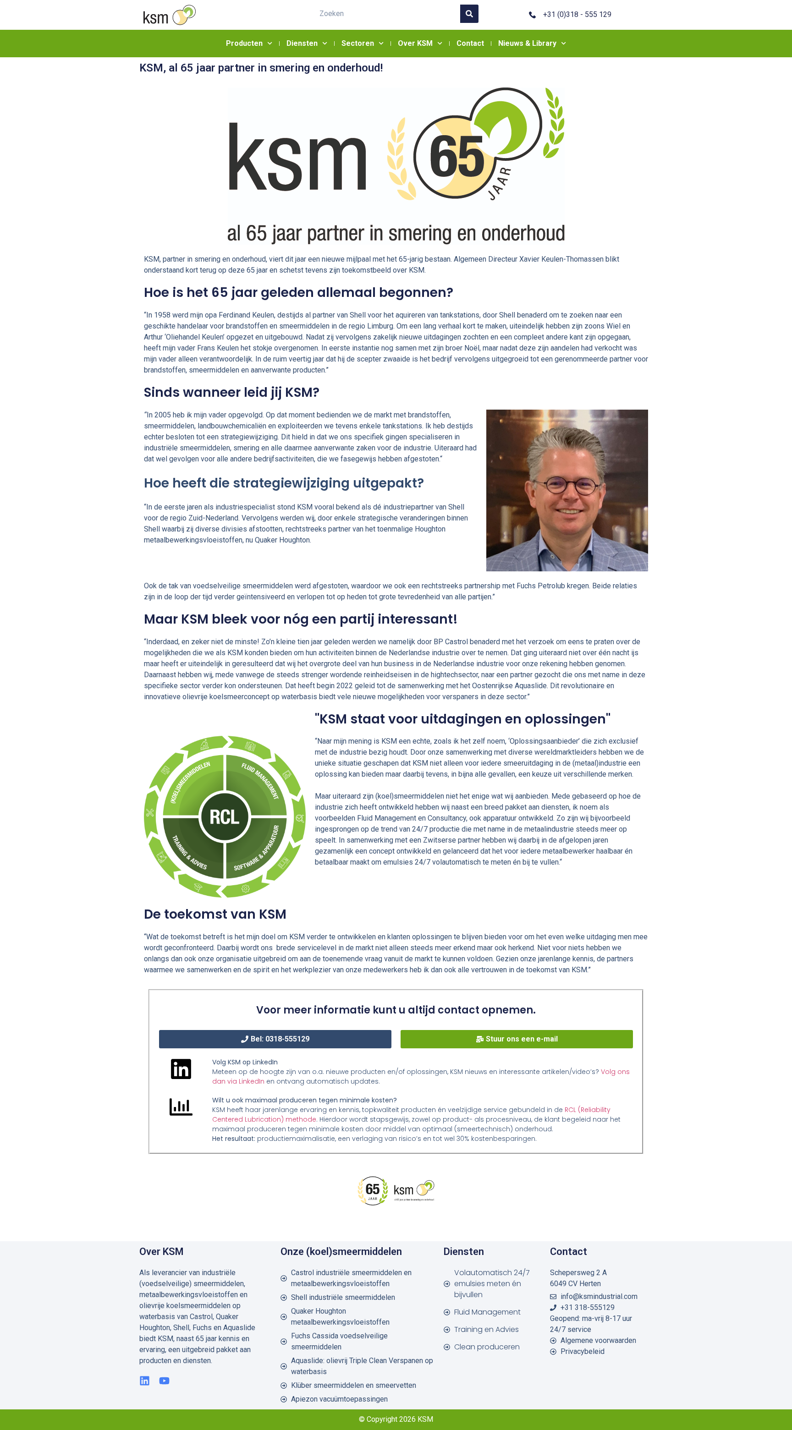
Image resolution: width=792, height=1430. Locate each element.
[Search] (469, 14)
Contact (470, 43)
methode (300, 1119)
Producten (244, 43)
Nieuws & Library (527, 43)
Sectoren (357, 43)
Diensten (302, 43)
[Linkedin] (144, 1380)
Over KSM (415, 43)
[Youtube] (164, 1380)
